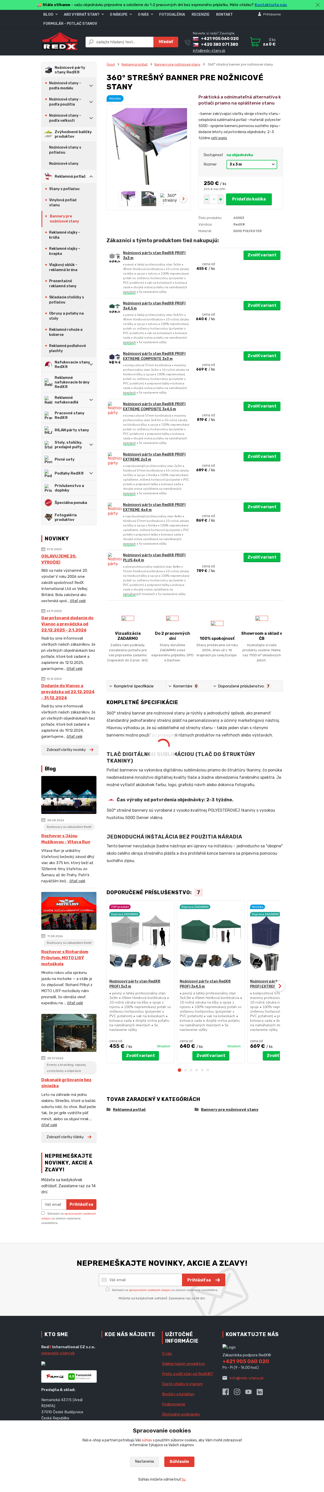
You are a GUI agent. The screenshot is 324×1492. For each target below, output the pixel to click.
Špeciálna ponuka (71, 502)
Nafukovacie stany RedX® (72, 364)
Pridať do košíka (249, 199)
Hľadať (166, 41)
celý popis (219, 138)
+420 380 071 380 (219, 44)
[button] (179, 1070)
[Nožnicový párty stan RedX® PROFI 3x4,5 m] (114, 308)
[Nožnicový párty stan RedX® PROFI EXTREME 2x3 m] (114, 459)
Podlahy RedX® (69, 473)
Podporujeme (173, 1404)
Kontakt (224, 14)
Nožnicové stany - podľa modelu (65, 85)
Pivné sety (65, 459)
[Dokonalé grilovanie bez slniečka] (69, 1033)
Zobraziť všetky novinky (66, 750)
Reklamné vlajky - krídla (64, 235)
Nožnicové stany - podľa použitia (65, 102)
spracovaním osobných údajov (150, 1290)
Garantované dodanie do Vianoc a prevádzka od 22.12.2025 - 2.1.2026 (67, 624)
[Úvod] (60, 42)
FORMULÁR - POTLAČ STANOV (70, 23)
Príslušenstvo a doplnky (69, 488)
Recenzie (201, 14)
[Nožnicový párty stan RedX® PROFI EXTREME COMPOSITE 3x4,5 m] (114, 409)
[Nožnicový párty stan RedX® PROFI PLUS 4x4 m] (114, 560)
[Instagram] (239, 1393)
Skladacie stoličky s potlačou (66, 299)
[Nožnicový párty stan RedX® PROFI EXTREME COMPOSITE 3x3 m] (114, 358)
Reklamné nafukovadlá (66, 399)
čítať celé (78, 601)
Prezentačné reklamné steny (62, 283)
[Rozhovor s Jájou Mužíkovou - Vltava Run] (69, 795)
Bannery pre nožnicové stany (64, 218)
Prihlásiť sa (81, 1204)
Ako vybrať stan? (81, 14)
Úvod (111, 64)
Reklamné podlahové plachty (67, 348)
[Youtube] (251, 1393)
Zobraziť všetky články (65, 1137)
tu (183, 1479)
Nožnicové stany (63, 163)
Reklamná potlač (70, 176)
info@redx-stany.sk (209, 51)
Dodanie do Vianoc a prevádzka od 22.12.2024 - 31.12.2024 (68, 691)
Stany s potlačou (64, 189)
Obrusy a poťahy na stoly (66, 316)
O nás (143, 14)
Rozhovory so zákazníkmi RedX (69, 827)
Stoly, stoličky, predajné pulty (68, 444)
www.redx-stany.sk (58, 1353)
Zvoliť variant (262, 255)
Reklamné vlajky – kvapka (64, 251)
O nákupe (119, 14)
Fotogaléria (172, 14)
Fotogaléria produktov (66, 517)
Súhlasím (179, 1461)
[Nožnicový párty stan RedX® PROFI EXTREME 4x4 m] (114, 509)
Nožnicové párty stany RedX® (70, 69)
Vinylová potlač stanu (63, 202)
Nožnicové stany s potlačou (65, 150)
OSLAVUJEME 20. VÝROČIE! (59, 559)
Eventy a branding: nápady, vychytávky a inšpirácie (66, 1068)
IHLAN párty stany (72, 430)
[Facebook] (228, 1393)
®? (187, 1374)
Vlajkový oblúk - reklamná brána (63, 267)
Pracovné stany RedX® (70, 415)
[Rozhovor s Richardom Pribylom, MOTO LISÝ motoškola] (69, 911)
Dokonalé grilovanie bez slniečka (66, 1082)
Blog (48, 14)
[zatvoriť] (318, 5)
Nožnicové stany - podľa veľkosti (65, 118)
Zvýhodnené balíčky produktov (73, 134)
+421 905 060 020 (220, 38)
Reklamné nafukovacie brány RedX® (72, 382)
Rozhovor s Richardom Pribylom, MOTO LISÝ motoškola (64, 957)
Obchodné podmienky (181, 1414)
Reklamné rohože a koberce (66, 332)
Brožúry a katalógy (178, 1394)
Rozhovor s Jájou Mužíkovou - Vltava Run (65, 838)
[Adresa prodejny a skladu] (129, 1406)
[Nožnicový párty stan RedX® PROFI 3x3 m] (114, 257)
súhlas (147, 1440)
